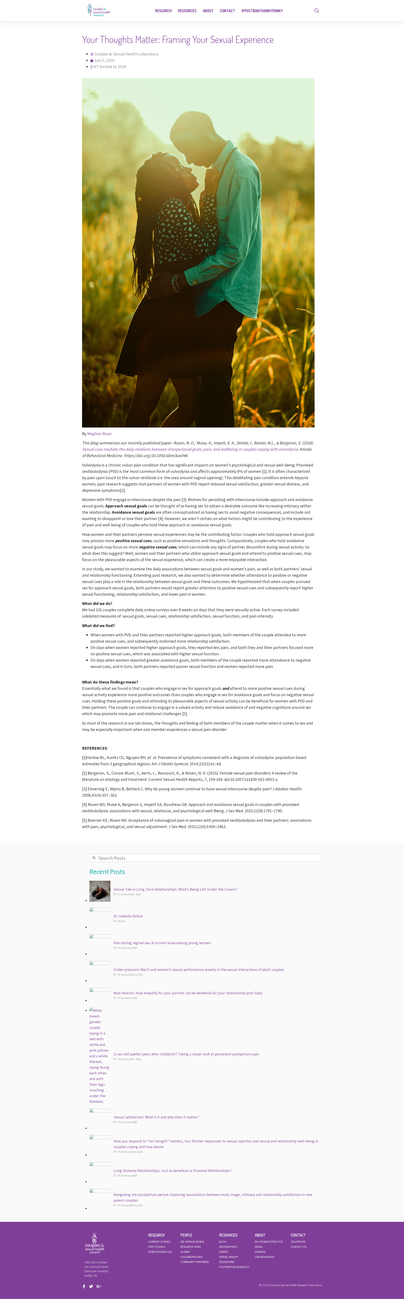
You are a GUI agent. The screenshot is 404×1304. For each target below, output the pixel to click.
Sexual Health (228, 1257)
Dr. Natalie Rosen (192, 1242)
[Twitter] (92, 1286)
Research (163, 10)
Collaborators (191, 1257)
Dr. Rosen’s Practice (269, 1242)
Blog (222, 1242)
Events (223, 1252)
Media (259, 1247)
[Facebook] (85, 1286)
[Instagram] (99, 1286)
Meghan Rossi (99, 433)
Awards (260, 1252)
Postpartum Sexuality (234, 1267)
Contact (227, 10)
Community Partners (195, 1262)
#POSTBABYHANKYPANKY (262, 10)
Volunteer (298, 1242)
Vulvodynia (226, 1262)
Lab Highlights (264, 1257)
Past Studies (156, 1247)
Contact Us (298, 1247)
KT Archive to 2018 (110, 66)
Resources (187, 10)
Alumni (185, 1252)
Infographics (228, 1247)
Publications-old (160, 1252)
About (208, 10)
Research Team (191, 1247)
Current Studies (159, 1242)
